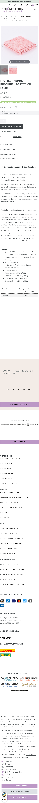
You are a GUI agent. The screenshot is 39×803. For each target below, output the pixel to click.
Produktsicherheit (9, 159)
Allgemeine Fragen (9, 528)
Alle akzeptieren (20, 786)
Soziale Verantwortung (14, 584)
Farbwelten (8, 19)
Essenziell (8, 761)
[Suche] (10, 4)
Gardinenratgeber (9, 548)
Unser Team (5, 468)
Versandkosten (17, 136)
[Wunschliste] (26, 4)
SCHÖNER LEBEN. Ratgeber (12, 543)
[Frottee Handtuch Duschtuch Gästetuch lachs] (5, 70)
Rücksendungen (7, 553)
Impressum (24, 757)
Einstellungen (7, 780)
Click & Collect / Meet (10, 492)
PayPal (7, 775)
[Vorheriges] (2, 45)
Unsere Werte (6, 478)
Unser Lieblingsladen (10, 459)
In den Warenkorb (13, 126)
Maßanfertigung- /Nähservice (14, 497)
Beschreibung (6, 144)
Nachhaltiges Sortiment (14, 569)
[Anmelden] (15, 4)
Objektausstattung (9, 502)
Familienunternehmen (13, 574)
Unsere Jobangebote (10, 483)
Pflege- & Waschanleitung (12, 538)
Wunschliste (10, 132)
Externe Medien (11, 769)
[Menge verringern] (11, 121)
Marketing (9, 767)
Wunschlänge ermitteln (11, 533)
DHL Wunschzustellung (14, 772)
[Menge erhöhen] (8, 121)
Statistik (8, 764)
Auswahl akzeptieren (19, 791)
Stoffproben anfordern (11, 507)
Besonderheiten (8, 149)
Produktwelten (25, 16)
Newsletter (5, 517)
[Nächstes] (36, 45)
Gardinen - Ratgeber (19, 405)
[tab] (6, 144)
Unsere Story (6, 464)
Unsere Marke (6, 473)
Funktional (9, 777)
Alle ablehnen (19, 797)
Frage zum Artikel (8, 154)
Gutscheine (5, 512)
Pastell (16, 19)
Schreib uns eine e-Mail (20, 390)
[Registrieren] (21, 4)
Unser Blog (19, 442)
